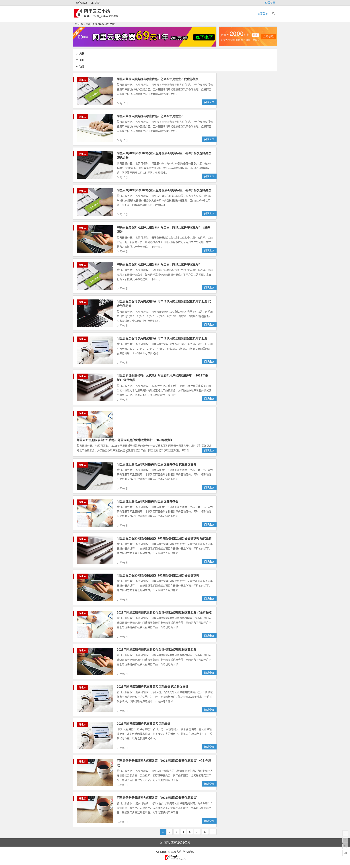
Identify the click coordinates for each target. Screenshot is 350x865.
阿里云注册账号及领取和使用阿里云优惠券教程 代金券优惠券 (156, 464)
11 (205, 831)
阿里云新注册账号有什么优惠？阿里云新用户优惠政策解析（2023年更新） (125, 440)
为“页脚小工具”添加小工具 (175, 842)
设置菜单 (270, 2)
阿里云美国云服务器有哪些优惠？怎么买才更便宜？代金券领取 (158, 79)
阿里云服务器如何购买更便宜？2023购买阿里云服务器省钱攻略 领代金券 (164, 538)
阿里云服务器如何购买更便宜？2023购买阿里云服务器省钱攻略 (158, 575)
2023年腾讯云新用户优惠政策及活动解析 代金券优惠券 (152, 686)
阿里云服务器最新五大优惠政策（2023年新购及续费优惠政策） (158, 797)
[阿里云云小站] (175, 859)
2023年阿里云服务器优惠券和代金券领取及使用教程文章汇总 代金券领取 (164, 612)
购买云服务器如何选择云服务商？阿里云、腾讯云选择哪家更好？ (159, 264)
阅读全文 (209, 102)
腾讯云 (82, 79)
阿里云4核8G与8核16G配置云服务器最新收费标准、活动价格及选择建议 (164, 190)
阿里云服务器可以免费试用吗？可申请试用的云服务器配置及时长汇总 (162, 338)
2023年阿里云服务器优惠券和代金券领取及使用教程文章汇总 (156, 649)
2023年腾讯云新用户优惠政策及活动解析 (143, 723)
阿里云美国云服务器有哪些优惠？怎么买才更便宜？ (150, 116)
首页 (80, 24)
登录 (97, 2)
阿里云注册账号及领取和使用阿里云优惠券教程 (147, 501)
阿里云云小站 (97, 11)
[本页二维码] (345, 853)
